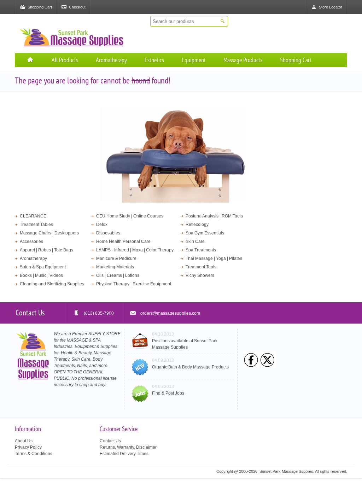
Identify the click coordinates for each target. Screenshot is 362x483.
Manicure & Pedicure (116, 258)
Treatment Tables (36, 224)
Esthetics (154, 60)
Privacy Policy (28, 447)
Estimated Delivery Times (124, 453)
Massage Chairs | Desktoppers (49, 233)
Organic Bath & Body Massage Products (190, 367)
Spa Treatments (201, 250)
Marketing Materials (115, 266)
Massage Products (242, 60)
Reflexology (197, 224)
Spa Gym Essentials (205, 233)
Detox (101, 224)
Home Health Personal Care (123, 241)
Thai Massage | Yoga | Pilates (214, 258)
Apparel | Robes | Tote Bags (46, 250)
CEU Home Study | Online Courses (129, 216)
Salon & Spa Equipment (43, 266)
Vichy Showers (200, 275)
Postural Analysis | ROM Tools (214, 216)
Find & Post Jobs (168, 393)
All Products (65, 60)
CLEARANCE (33, 216)
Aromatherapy (111, 60)
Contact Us (110, 440)
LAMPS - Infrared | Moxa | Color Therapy (135, 250)
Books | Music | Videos (41, 275)
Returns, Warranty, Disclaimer (128, 447)
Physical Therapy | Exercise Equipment (133, 283)
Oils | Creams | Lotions (117, 275)
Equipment (194, 60)
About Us (24, 440)
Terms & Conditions (33, 453)
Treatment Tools (201, 266)
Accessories (31, 241)
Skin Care (195, 241)
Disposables (108, 233)
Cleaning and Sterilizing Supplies (52, 283)
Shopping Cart (295, 60)
